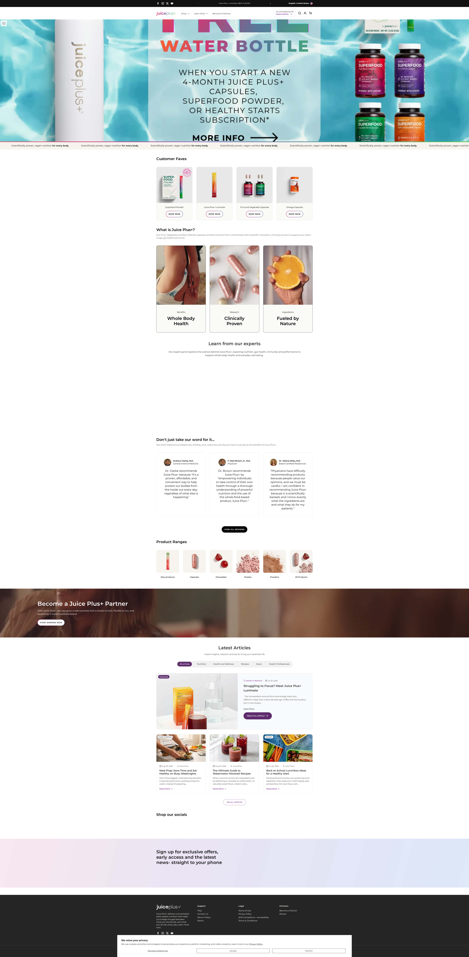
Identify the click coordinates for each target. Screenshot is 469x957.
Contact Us (202, 914)
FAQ (199, 911)
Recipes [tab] (245, 664)
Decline (309, 951)
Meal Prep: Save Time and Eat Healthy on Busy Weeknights (178, 772)
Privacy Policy (245, 914)
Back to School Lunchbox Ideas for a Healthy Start (286, 772)
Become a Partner (288, 911)
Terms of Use (244, 911)
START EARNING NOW (51, 622)
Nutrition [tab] (201, 664)
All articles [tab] (185, 664)
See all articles (234, 802)
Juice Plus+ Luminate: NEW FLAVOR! (234, 3)
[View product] (305, 13)
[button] (299, 13)
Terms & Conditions (247, 921)
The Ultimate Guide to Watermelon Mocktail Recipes (232, 772)
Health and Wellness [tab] (223, 664)
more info (234, 118)
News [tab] (259, 664)
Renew (282, 914)
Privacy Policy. (256, 944)
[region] (234, 484)
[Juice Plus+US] (166, 13)
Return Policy (204, 917)
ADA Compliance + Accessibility (253, 917)
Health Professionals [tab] (279, 664)
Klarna (200, 921)
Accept (233, 951)
